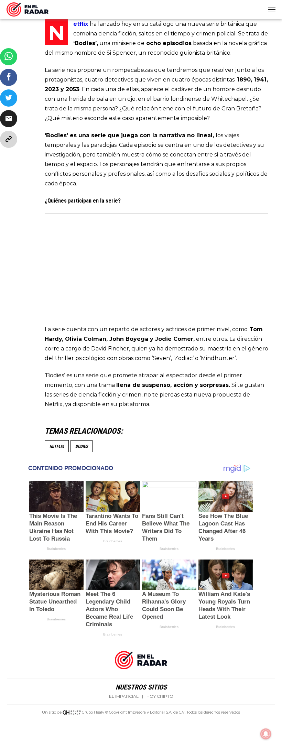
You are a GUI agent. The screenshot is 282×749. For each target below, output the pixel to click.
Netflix (57, 446)
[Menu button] (272, 9)
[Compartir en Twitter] (8, 98)
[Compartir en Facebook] (8, 77)
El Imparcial (124, 696)
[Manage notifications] (265, 733)
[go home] (27, 8)
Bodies (81, 446)
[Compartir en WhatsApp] (8, 56)
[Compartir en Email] (8, 118)
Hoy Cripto (160, 696)
